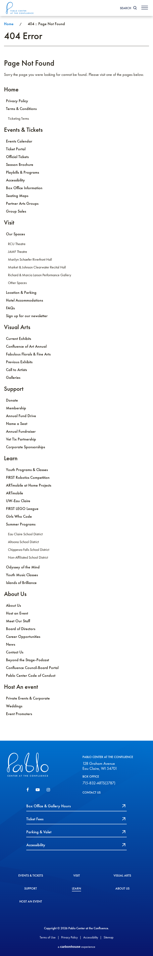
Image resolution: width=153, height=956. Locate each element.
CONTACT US (91, 792)
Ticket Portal (16, 148)
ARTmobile (14, 493)
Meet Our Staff (18, 620)
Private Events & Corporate (28, 698)
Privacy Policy (17, 100)
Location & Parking (21, 292)
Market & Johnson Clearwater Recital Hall (37, 267)
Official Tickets (17, 156)
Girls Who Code (19, 516)
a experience (76, 946)
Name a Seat (16, 423)
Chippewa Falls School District (28, 549)
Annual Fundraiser (21, 431)
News (10, 644)
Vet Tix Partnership (21, 439)
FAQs (10, 308)
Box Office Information (24, 187)
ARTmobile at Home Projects (28, 485)
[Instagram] (48, 790)
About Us (15, 594)
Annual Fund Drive (21, 415)
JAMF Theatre (17, 251)
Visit (9, 222)
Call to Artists (16, 369)
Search (125, 8)
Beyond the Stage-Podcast (27, 659)
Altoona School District (23, 542)
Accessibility (15, 180)
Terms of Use (48, 937)
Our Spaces (15, 234)
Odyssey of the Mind (23, 567)
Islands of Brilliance (21, 582)
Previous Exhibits (19, 361)
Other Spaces (17, 283)
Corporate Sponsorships (25, 446)
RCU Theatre (17, 244)
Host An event (21, 687)
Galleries (13, 377)
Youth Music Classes (22, 574)
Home (9, 23)
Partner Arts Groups (22, 203)
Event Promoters (19, 713)
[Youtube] (38, 790)
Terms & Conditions (21, 108)
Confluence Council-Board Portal (32, 667)
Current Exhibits (18, 338)
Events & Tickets (23, 130)
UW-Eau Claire (18, 500)
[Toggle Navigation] (144, 7)
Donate (12, 400)
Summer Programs (20, 524)
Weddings (14, 706)
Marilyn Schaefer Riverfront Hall (30, 259)
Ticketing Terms (18, 118)
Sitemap (108, 937)
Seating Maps (17, 195)
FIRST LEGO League (22, 508)
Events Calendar (19, 141)
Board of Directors (20, 628)
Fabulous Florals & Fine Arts (28, 354)
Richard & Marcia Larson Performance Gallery (39, 275)
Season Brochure (19, 164)
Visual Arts (17, 327)
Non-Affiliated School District (28, 557)
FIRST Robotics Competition (28, 477)
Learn (11, 458)
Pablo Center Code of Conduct (30, 675)
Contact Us (14, 652)
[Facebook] (27, 790)
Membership (16, 408)
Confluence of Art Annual (26, 346)
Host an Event (17, 613)
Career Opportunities (23, 636)
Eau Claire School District (25, 534)
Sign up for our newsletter (27, 315)
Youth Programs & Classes (27, 469)
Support (14, 389)
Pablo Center (20, 8)
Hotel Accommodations (24, 300)
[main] (76, 378)
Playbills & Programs (22, 172)
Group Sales (16, 211)
